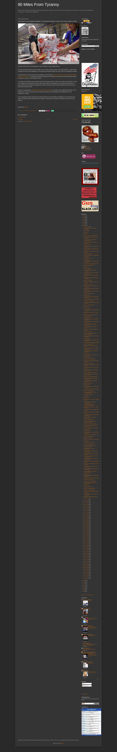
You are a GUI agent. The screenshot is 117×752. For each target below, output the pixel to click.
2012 (84, 591)
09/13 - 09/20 (86, 521)
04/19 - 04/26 (86, 554)
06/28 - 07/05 (86, 539)
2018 (84, 582)
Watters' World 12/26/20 (88, 437)
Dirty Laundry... (86, 397)
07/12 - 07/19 (86, 535)
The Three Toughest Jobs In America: (90, 372)
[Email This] (39, 110)
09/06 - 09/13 (86, 523)
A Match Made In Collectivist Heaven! (90, 376)
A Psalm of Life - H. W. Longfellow (90, 481)
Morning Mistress (87, 259)
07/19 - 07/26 (86, 534)
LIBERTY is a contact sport (88, 634)
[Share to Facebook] (43, 110)
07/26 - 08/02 (86, 532)
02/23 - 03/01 (86, 567)
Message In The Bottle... (88, 280)
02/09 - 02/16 (86, 570)
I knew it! (89, 600)
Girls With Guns (86, 230)
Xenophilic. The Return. (87, 599)
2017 (84, 583)
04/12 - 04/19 (86, 556)
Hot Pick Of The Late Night (88, 265)
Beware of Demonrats (91, 635)
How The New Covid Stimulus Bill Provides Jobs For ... (90, 446)
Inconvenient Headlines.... (88, 331)
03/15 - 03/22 (86, 562)
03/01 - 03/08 (86, 565)
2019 (84, 580)
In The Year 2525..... (87, 308)
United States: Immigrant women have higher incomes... (91, 497)
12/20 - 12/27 (86, 499)
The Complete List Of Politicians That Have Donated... (90, 467)
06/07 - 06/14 (86, 543)
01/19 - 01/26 (86, 575)
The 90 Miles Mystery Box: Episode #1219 (91, 342)
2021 (84, 223)
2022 (84, 222)
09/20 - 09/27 (86, 520)
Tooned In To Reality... (88, 268)
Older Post (75, 119)
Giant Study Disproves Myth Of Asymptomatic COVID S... (89, 405)
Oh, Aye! (89, 609)
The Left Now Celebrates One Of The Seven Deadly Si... (90, 456)
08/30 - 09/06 (86, 524)
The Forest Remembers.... (88, 357)
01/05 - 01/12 (86, 578)
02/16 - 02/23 (86, 569)
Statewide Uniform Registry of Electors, (41, 90)
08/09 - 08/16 (86, 529)
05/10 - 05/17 (86, 550)
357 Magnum (85, 617)
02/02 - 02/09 (86, 572)
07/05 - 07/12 (86, 537)
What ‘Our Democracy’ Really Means (89, 649)
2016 (84, 585)
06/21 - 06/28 (86, 540)
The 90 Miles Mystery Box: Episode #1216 (91, 477)
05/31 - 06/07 (86, 545)
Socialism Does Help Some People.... (90, 423)
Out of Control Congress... (88, 394)
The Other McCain (86, 648)
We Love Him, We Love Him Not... (90, 359)
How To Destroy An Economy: (89, 293)
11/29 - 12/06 (86, 504)
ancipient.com (85, 694)
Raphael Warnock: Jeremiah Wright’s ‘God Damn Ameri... (90, 379)
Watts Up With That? (87, 643)
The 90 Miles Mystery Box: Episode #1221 (91, 263)
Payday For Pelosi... (87, 244)
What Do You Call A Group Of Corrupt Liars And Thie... (90, 451)
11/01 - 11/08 (86, 510)
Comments (85, 685)
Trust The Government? (88, 486)
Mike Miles (88, 146)
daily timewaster (86, 608)
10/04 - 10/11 (86, 516)
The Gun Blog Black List (87, 625)
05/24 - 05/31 (86, 546)
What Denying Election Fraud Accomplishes (89, 449)
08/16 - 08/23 (86, 528)
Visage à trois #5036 (85, 712)
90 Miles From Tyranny (38, 4)
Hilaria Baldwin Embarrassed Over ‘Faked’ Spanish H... (90, 393)
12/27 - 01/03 (86, 226)
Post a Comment (23, 117)
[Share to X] (42, 110)
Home (48, 119)
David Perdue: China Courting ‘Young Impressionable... (90, 426)
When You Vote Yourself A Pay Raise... (91, 235)
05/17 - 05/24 (86, 548)
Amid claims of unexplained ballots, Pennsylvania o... (90, 325)
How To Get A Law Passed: (88, 363)
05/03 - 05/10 (86, 551)
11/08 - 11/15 (86, 509)
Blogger (62, 743)
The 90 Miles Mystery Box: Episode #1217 (91, 434)
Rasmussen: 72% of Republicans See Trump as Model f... (91, 315)
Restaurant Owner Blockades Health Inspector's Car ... (90, 483)
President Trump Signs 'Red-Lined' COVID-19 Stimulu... (90, 472)
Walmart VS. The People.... (88, 284)
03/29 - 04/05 (86, 559)
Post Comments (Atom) (27, 121)
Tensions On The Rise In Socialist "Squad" (91, 439)
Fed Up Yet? (86, 233)
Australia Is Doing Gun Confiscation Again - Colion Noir (92, 627)
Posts (84, 683)
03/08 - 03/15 (86, 564)
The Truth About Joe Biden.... (89, 444)
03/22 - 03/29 (86, 561)
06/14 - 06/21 (86, 542)
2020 (84, 225)
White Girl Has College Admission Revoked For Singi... (90, 422)
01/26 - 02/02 (86, 573)
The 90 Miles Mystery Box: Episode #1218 (91, 388)
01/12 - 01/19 (86, 576)
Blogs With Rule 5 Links (88, 383)
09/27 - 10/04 (86, 518)
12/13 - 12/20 (86, 501)
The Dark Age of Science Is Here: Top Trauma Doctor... (90, 459)
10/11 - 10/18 (86, 515)
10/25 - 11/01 (86, 512)
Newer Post (20, 119)
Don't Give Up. (86, 232)
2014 (84, 588)
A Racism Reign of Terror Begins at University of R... (90, 418)
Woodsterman (85, 670)
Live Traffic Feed (91, 709)
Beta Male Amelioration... (88, 253)
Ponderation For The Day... (88, 258)
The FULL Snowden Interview (89, 305)
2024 (84, 219)
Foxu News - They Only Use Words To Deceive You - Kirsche (93, 655)
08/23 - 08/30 (86, 526)
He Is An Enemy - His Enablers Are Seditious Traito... (90, 240)
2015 (84, 586)
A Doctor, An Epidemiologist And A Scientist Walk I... (90, 402)
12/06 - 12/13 (86, 502)
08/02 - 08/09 (86, 531)
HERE (26, 107)
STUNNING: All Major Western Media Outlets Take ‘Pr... (90, 381)
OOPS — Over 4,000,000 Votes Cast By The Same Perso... (91, 428)
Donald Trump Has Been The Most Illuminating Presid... (90, 334)
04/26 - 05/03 (86, 553)
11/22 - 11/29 (86, 505)
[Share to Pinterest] (44, 110)
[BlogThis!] (40, 110)
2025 (84, 217)
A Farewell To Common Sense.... (89, 442)
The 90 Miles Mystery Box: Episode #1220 (91, 299)
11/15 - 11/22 (86, 507)
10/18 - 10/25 (86, 513)
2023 (84, 220)
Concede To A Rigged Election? (89, 488)
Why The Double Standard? (89, 419)
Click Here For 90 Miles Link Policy (87, 594)
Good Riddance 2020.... (88, 317)
